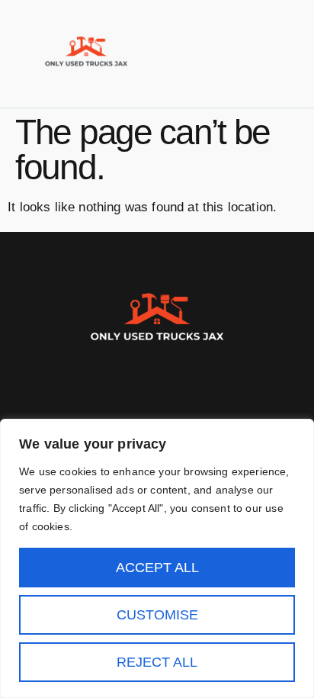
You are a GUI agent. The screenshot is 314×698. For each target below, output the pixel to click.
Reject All (157, 662)
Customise (157, 614)
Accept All (157, 567)
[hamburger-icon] (281, 53)
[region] (157, 558)
